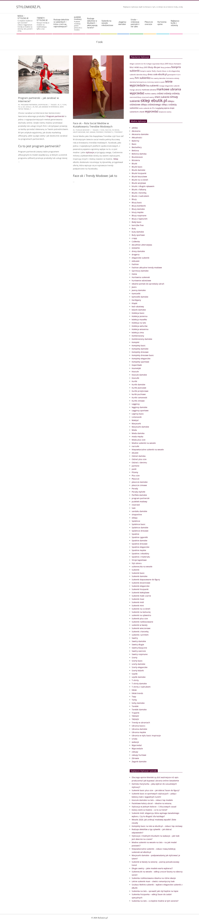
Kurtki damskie (138, 384)
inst (36, 107)
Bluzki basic (137, 166)
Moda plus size (138, 439)
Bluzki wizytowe (139, 183)
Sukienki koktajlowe (140, 592)
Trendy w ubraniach (141, 722)
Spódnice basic (138, 524)
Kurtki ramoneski (139, 397)
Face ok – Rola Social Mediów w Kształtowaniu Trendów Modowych (92, 125)
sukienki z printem (140, 634)
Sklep (115, 159)
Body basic (136, 222)
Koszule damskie (139, 374)
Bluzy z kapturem (139, 218)
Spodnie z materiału (141, 556)
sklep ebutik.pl (154, 100)
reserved (136, 504)
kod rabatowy (138, 306)
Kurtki (134, 381)
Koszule (135, 371)
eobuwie (135, 261)
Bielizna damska (139, 153)
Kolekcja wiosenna (140, 329)
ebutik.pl (162, 74)
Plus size (136, 475)
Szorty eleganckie (139, 667)
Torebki (135, 706)
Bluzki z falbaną (139, 189)
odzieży (167, 93)
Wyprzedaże (137, 748)
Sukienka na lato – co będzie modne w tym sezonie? (155, 901)
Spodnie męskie (139, 550)
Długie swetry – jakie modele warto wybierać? (152, 868)
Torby (134, 699)
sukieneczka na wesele (142, 566)
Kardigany (136, 300)
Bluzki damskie (138, 170)
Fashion (135, 264)
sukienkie (134, 108)
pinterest (100, 132)
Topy (134, 696)
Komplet (135, 342)
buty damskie (138, 231)
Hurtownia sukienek (141, 277)
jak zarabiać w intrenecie (49, 107)
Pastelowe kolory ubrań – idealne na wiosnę (151, 803)
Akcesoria (136, 131)
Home (134, 274)
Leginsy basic (138, 413)
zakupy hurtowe (139, 755)
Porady (135, 488)
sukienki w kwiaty (139, 625)
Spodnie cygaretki (140, 537)
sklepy (134, 517)
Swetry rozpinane (140, 654)
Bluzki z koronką (139, 192)
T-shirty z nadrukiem (141, 686)
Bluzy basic (137, 202)
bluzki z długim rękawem (143, 186)
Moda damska (138, 433)
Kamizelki (136, 293)
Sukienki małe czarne (141, 595)
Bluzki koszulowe (139, 176)
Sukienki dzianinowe (141, 582)
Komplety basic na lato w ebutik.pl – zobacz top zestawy (157, 826)
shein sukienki (162, 96)
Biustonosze (137, 157)
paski (134, 469)
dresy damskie (138, 251)
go (24, 107)
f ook (64, 105)
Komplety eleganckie (141, 358)
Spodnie (135, 534)
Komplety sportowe (140, 361)
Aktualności (137, 137)
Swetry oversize (139, 651)
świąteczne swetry (165, 112)
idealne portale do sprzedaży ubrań (148, 283)
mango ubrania (135, 90)
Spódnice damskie (140, 527)
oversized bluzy (135, 97)
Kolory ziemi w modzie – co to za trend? (149, 810)
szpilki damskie (139, 677)
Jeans (134, 287)
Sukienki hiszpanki (140, 589)
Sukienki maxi (138, 599)
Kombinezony (138, 335)
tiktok (134, 690)
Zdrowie (135, 758)
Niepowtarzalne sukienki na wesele (148, 449)
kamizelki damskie (140, 296)
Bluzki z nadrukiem (140, 196)
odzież (160, 93)
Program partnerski (55, 116)
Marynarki (136, 423)
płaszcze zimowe (139, 485)
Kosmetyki (136, 368)
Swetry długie (138, 644)
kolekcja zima (138, 332)
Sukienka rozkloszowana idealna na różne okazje (154, 878)
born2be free (138, 225)
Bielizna (135, 150)
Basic (134, 144)
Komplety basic (139, 345)
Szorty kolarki (138, 670)
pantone (135, 465)
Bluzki (134, 163)
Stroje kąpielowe (139, 560)
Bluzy (134, 199)
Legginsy (136, 404)
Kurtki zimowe (138, 400)
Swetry (135, 638)
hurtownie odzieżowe (141, 280)
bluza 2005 (164, 64)
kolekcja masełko (139, 319)
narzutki (135, 446)
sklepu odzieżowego (151, 104)
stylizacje (90, 152)
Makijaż (135, 420)
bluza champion (175, 64)
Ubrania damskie (139, 729)
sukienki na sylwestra (141, 615)
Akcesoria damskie (140, 134)
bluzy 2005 (143, 67)
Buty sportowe (138, 235)
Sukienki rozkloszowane (142, 621)
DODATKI (136, 248)
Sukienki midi (138, 602)
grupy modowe (79, 132)
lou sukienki (152, 85)
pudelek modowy (83, 130)
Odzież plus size (139, 459)
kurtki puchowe (139, 394)
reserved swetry (148, 97)
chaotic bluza (161, 71)
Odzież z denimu (139, 462)
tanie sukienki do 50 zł (147, 108)
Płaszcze (135, 478)
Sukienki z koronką (140, 631)
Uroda (134, 738)
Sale (134, 508)
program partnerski (29, 105)
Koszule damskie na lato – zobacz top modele (152, 800)
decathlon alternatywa (142, 244)
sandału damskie (139, 511)
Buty (134, 228)
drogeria (135, 254)
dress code (153, 74)
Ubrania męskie (139, 732)
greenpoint (171, 74)
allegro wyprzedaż (153, 64)
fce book (115, 130)
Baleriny (135, 140)
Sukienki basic (138, 573)
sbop (61, 107)
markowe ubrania (149, 89)
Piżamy (135, 472)
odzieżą (176, 93)
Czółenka (136, 241)
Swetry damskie (139, 641)
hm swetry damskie (158, 78)
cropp (134, 238)
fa (19, 107)
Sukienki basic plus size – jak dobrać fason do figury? (156, 790)
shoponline (43, 105)
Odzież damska (139, 456)
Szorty (134, 657)
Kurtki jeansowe (139, 387)
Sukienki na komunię (141, 612)
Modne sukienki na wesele (144, 443)
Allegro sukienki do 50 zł (138, 64)
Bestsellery (137, 147)
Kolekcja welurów (139, 326)
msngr (92, 132)
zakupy (135, 751)
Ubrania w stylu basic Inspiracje (146, 735)
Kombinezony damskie (142, 339)
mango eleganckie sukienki (169, 86)
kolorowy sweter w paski (156, 82)
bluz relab (134, 67)
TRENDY (135, 716)
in (33, 107)
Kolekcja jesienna (139, 316)
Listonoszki (137, 417)
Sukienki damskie (139, 576)
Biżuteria (136, 160)
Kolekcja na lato (139, 322)
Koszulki (135, 378)
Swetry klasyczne (139, 647)
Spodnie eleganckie (140, 547)
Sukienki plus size (140, 618)
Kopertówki (137, 365)
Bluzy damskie (138, 209)
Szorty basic (137, 660)
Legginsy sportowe (140, 410)
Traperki (135, 712)
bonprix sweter (145, 71)
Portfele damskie (139, 495)
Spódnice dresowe (140, 530)
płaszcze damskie (140, 482)
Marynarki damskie (140, 426)
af (58, 105)
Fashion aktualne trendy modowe (147, 267)
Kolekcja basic (138, 313)
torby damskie (138, 703)
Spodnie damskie (139, 540)
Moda (134, 430)
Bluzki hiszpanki (139, 173)
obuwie (135, 452)
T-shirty (135, 680)
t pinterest (118, 132)
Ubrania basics (138, 725)
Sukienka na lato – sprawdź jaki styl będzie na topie (155, 891)
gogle (28, 107)
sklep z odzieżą (169, 104)
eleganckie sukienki (140, 257)
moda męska (137, 436)
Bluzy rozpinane (139, 215)
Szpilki (135, 673)
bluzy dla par (154, 67)
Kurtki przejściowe (140, 391)
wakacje (135, 742)
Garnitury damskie (140, 270)
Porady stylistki (138, 491)
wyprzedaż (151, 111)
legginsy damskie (139, 407)
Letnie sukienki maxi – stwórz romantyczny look (153, 881)
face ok (108, 130)
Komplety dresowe (140, 352)
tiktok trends (23, 109)
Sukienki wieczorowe (141, 628)
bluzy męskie (137, 212)
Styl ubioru (137, 563)
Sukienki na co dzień (141, 608)
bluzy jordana (166, 67)
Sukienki (135, 569)
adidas (135, 127)
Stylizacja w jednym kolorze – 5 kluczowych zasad (154, 806)
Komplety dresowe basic (143, 355)
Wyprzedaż (137, 745)
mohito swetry (150, 93)
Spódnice (136, 521)
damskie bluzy (141, 75)
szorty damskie (138, 664)
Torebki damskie (139, 709)
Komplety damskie (140, 348)
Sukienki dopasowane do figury (146, 579)
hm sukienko (142, 77)
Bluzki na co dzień (140, 179)
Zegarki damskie (139, 761)
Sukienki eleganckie (140, 586)
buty (154, 71)
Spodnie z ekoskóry (140, 553)
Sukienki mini (138, 605)
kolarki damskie (139, 309)
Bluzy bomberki (139, 205)
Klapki (134, 303)
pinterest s (108, 132)
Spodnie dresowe (139, 543)
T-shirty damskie (139, 683)
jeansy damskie (139, 290)
